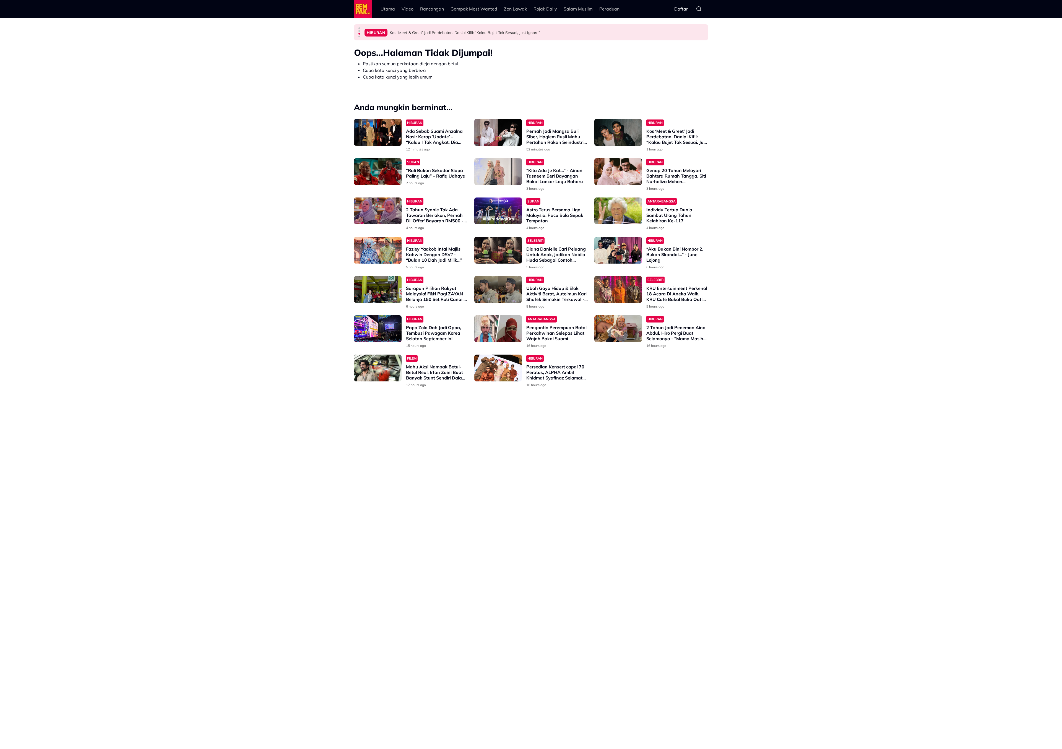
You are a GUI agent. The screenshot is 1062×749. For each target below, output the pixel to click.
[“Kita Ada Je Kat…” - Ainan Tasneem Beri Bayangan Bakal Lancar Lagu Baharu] (498, 171)
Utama (388, 9)
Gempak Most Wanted (474, 9)
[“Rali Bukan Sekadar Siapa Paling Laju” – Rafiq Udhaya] (378, 171)
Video (407, 9)
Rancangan (432, 9)
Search (699, 9)
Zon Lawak (515, 9)
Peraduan (609, 9)
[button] (359, 28)
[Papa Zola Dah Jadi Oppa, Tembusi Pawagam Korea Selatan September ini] (378, 328)
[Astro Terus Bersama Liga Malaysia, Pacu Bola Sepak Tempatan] (498, 210)
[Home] (363, 9)
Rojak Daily (545, 9)
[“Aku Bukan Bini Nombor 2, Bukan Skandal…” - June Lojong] (618, 250)
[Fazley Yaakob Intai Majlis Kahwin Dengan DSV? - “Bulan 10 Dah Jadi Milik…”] (378, 250)
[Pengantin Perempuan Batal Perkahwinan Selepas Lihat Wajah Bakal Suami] (498, 328)
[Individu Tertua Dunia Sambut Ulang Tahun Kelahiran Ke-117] (618, 210)
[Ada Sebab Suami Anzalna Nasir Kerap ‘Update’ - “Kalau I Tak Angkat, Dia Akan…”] (378, 132)
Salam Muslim (578, 9)
